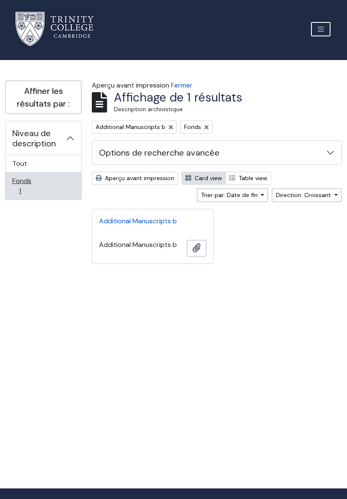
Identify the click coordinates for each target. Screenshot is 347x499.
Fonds (29, 185)
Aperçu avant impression (138, 178)
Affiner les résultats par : (43, 97)
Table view (252, 178)
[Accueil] (59, 29)
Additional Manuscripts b (138, 221)
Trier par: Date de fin (230, 195)
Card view (207, 178)
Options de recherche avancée (159, 152)
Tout (19, 163)
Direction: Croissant (304, 195)
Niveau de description (34, 138)
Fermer (182, 85)
